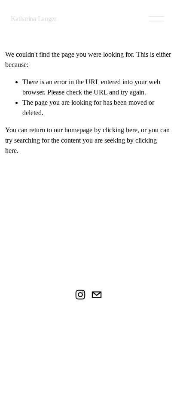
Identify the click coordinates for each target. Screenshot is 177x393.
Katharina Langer (33, 18)
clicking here (120, 130)
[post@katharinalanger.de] (97, 294)
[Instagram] (80, 294)
